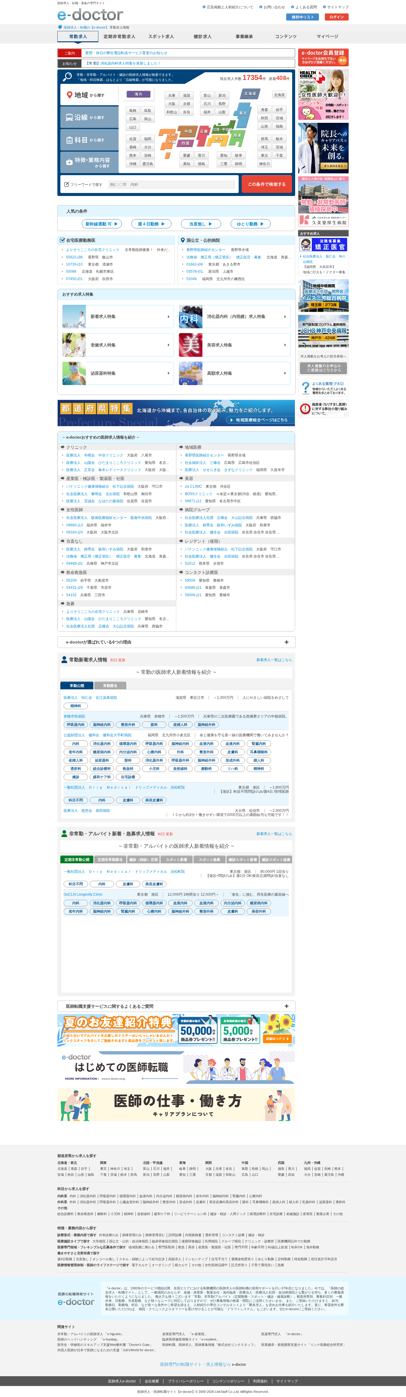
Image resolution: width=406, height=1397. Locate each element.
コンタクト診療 (233, 1235)
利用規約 (260, 1381)
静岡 (238, 164)
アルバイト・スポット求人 (161, 37)
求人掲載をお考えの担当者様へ (323, 356)
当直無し (82, 1259)
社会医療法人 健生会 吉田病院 (211, 532)
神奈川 (264, 164)
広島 (132, 119)
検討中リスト (302, 17)
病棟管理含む (155, 1235)
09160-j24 (74, 532)
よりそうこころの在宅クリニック (92, 250)
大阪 (171, 104)
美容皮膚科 (217, 1202)
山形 (264, 126)
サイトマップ (338, 7)
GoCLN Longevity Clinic (83, 894)
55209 (71, 580)
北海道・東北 (67, 1162)
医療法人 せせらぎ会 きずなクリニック (219, 470)
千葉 (279, 155)
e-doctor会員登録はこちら (323, 57)
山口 (132, 127)
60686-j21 (193, 588)
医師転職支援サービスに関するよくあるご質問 (109, 1006)
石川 (207, 104)
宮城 (279, 118)
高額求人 (174, 1259)
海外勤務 (312, 1247)
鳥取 (147, 111)
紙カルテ (181, 1265)
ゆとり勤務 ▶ (250, 224)
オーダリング (161, 1265)
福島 (279, 126)
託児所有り (239, 1265)
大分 (147, 147)
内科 (73, 1196)
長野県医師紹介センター (206, 250)
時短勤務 (300, 1259)
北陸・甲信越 (153, 1162)
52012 (190, 563)
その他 (338, 1214)
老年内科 (202, 1196)
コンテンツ (286, 37)
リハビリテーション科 (190, 1214)
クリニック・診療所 (259, 1241)
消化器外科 (88, 1202)
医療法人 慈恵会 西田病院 (87, 811)
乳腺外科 (308, 1202)
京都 (186, 104)
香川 (201, 155)
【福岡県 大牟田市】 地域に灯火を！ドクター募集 (324, 264)
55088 (71, 271)
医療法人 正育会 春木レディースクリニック (103, 470)
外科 (73, 1202)
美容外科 (232, 1202)
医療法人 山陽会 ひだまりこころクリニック (103, 463)
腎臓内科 (239, 1196)
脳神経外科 (151, 1202)
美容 (191, 1247)
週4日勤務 (64, 1259)
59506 (190, 580)
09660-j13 (74, 525)
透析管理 (211, 1235)
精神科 (129, 1214)
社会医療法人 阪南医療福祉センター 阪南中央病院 (109, 518)
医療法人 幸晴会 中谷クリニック (94, 455)
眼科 (245, 1202)
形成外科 (185, 1202)
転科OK (297, 1247)
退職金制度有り (242, 1259)
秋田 (264, 118)
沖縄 (132, 164)
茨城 (279, 147)
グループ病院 (231, 1241)
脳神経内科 (221, 1196)
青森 (264, 110)
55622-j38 (74, 257)
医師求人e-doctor (122, 1381)
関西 (208, 1162)
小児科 (115, 1214)
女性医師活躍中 (216, 1265)
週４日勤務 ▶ (151, 224)
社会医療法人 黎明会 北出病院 (93, 494)
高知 (186, 164)
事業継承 (244, 37)
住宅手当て (219, 1259)
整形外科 (169, 1202)
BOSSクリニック (199, 494)
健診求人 (203, 37)
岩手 (279, 110)
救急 (181, 1247)
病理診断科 (258, 1214)
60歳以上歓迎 (278, 1247)
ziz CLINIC (193, 486)
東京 (264, 155)
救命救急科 (85, 1214)
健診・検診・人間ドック (228, 1214)
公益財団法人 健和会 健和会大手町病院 (97, 735)
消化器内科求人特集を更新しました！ (123, 63)
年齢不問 (257, 1247)
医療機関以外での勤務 (294, 1241)
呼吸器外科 (108, 1202)
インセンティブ (196, 1259)
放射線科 (143, 1214)
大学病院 (99, 1241)
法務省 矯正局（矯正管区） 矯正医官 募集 (223, 257)
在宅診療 (276, 1214)
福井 (207, 112)
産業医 (308, 1214)
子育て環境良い (262, 1265)
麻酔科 (102, 1214)
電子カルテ (140, 1265)
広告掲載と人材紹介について (230, 7)
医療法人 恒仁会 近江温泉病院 (90, 698)
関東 (103, 1162)
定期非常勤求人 (120, 37)
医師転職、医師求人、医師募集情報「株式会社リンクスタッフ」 (209, 1344)
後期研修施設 (191, 1241)
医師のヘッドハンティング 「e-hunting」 (88, 1339)
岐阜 (238, 155)
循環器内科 (127, 1196)
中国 (245, 1162)
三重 (223, 164)
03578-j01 (194, 271)
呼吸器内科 (108, 1196)
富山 (207, 95)
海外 (138, 94)
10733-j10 (74, 264)
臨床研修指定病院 (165, 1241)
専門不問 (241, 1247)
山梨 (222, 112)
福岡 (147, 139)
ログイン (337, 17)
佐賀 (132, 139)
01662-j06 (194, 264)
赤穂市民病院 (74, 716)
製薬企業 (322, 1214)
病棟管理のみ (132, 1235)
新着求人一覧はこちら (274, 660)
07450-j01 (74, 279)
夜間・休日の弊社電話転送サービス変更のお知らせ (126, 53)
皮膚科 (201, 1202)
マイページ (328, 37)
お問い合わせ (274, 7)
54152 (71, 595)
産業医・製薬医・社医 (214, 1247)
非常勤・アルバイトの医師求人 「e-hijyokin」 (90, 1334)
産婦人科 (278, 1202)
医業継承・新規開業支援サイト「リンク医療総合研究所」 (303, 1344)
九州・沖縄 (312, 1162)
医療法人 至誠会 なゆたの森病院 (94, 501)
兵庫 (171, 95)
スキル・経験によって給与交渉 (142, 1259)
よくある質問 (306, 7)
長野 (222, 104)
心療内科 (255, 1196)
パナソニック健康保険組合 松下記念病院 (100, 486)
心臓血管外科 (129, 1202)
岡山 (147, 119)
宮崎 (147, 155)
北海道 (279, 95)
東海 (182, 1162)
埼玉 (264, 147)
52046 (191, 279)
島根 (132, 111)
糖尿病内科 (184, 1196)
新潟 (222, 95)
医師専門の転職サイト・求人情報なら (203, 1364)
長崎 (132, 147)
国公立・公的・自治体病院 (128, 1241)
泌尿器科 (325, 1202)
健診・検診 (256, 1235)
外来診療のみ (109, 1235)
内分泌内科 (164, 1196)
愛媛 (186, 155)
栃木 (279, 139)
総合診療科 (65, 1214)
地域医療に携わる (141, 1247)
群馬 (264, 139)
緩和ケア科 (162, 1214)
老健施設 (292, 1214)
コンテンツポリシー (228, 1381)
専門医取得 (166, 1247)
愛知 (223, 155)
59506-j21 (193, 595)
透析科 (340, 1202)
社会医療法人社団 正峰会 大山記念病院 (219, 518)
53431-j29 (74, 588)
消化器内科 (88, 1196)
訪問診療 (175, 1235)
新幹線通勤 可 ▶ (102, 224)
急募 (281, 1265)
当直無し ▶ (201, 224)
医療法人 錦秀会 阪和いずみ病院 (213, 525)
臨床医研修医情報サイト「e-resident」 (190, 1339)
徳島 (201, 164)
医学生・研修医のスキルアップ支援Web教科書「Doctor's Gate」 (105, 1344)
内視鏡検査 (193, 1235)
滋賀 (186, 95)
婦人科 (294, 1202)
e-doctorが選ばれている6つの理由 (98, 642)
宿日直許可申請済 (324, 1259)
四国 (281, 1162)
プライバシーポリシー (186, 1381)
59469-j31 (74, 563)
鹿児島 (147, 164)
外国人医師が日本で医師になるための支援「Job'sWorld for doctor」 (107, 1350)
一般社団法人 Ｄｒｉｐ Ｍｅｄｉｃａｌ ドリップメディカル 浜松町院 (124, 787)
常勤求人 (78, 37)
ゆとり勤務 (266, 1259)
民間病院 (211, 1241)
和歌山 (171, 112)
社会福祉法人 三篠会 (203, 463)
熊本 (132, 155)
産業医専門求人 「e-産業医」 (185, 1334)
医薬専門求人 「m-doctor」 (282, 1334)
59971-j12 (193, 501)
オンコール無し (103, 1259)
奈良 (186, 112)
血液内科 (145, 1196)
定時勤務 (284, 1259)
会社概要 (152, 1381)
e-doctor (90, 14)
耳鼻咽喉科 (260, 1202)
